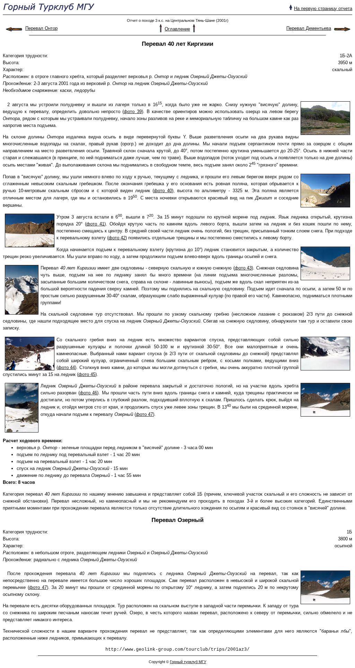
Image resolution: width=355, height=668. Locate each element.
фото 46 (88, 392)
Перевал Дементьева (308, 28)
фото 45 (86, 374)
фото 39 (132, 111)
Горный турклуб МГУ (188, 662)
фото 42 (117, 237)
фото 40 (163, 190)
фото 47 (144, 414)
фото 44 (66, 367)
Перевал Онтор (41, 28)
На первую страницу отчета (323, 8)
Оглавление (177, 29)
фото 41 (95, 223)
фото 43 (243, 268)
